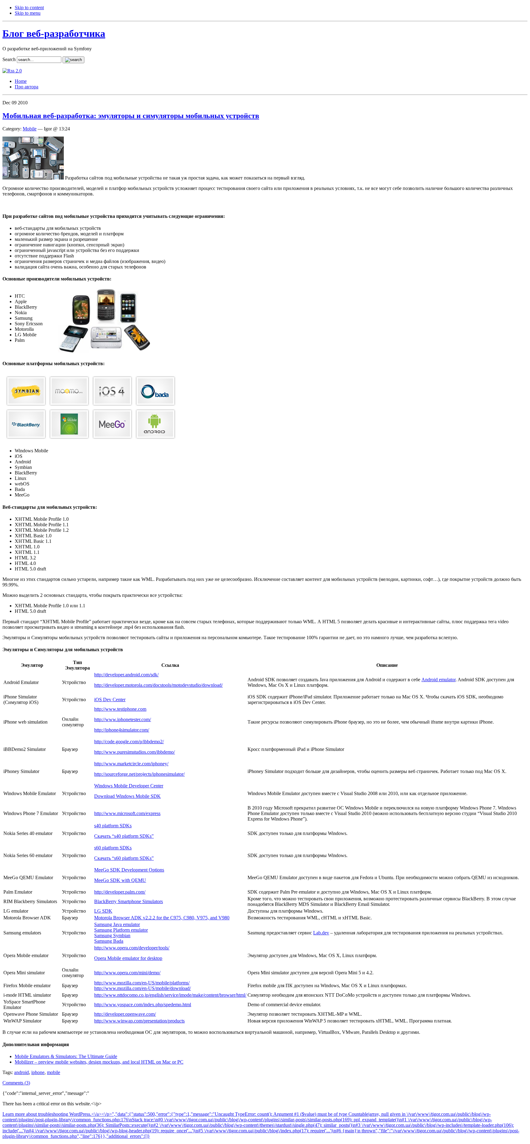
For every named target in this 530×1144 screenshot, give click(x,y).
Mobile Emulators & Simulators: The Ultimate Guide (66, 1056)
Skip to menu (27, 13)
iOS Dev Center (109, 699)
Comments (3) (16, 1082)
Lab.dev (321, 932)
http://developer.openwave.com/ (125, 1014)
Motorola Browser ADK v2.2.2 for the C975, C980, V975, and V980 (161, 917)
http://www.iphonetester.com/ (122, 719)
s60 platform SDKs (113, 847)
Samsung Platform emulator (121, 930)
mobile (53, 1072)
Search (9, 59)
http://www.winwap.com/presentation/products (139, 1020)
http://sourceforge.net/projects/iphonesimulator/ (139, 774)
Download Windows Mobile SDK (127, 796)
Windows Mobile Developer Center (128, 785)
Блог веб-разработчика (53, 33)
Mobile (29, 128)
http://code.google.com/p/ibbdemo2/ (129, 741)
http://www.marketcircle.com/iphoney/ (131, 763)
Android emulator (438, 679)
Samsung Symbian (112, 935)
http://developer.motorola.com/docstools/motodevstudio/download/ (158, 685)
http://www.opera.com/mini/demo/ (127, 972)
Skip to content (29, 7)
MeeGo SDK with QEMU (120, 880)
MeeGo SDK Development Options (129, 869)
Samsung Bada (108, 941)
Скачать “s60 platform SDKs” (124, 858)
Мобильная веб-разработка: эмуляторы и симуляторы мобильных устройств (130, 116)
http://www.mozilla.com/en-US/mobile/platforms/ (142, 982)
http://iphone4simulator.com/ (121, 729)
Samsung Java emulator (117, 924)
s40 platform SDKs (113, 825)
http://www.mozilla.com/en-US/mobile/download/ (142, 988)
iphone (37, 1072)
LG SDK (103, 911)
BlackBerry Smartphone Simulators (128, 901)
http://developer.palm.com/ (119, 892)
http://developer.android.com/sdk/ (126, 674)
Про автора (26, 86)
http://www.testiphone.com (120, 709)
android (21, 1072)
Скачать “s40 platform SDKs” (124, 836)
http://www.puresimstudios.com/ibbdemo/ (134, 752)
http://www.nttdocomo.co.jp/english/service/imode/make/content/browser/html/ (170, 995)
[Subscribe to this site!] (12, 70)
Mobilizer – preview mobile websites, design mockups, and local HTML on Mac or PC (99, 1062)
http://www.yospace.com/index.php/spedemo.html (142, 1004)
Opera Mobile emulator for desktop (128, 958)
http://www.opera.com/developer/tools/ (131, 947)
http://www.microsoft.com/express (127, 813)
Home (21, 81)
